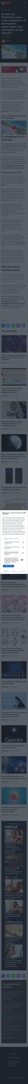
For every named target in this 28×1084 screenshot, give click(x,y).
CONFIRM (8, 566)
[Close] (25, 513)
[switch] (22, 542)
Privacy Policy (22, 571)
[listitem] (14, 539)
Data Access (14, 571)
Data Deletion (6, 571)
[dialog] (14, 542)
